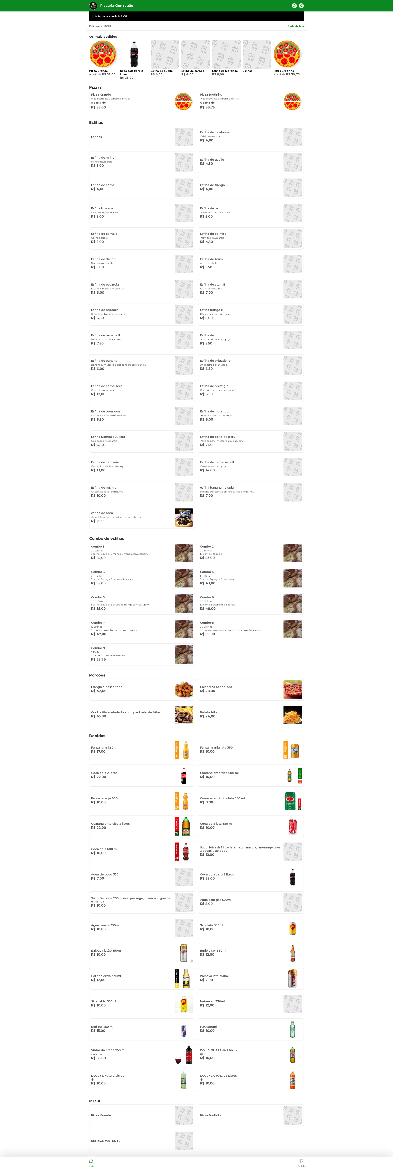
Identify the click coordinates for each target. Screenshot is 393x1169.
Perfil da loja (296, 26)
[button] (91, 1163)
